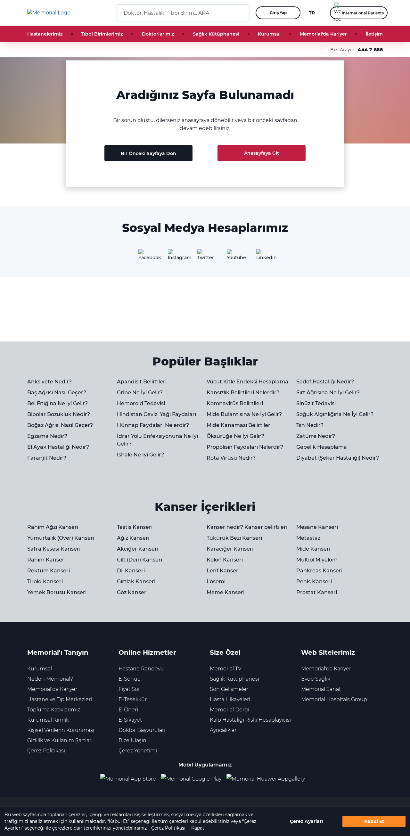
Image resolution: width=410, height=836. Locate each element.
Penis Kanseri (314, 581)
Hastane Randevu (141, 669)
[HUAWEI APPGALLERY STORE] (268, 779)
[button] (242, 13)
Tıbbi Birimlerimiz (102, 34)
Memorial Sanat (321, 689)
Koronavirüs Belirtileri (235, 403)
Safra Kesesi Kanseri (53, 549)
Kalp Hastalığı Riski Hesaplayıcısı (250, 720)
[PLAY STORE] (191, 779)
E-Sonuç (129, 679)
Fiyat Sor (129, 689)
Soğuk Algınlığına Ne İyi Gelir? (334, 414)
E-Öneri (128, 710)
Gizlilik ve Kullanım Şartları (60, 740)
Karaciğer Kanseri (230, 549)
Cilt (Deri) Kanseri (139, 560)
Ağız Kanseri (133, 538)
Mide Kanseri (313, 549)
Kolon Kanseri (225, 560)
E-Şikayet (130, 720)
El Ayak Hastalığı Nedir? (58, 447)
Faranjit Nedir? (46, 458)
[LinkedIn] (264, 257)
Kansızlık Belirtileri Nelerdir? (243, 392)
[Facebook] (146, 257)
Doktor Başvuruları (142, 730)
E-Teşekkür (133, 699)
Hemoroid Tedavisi (141, 403)
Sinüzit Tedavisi (316, 403)
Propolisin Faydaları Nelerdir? (245, 447)
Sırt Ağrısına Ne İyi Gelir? (328, 392)
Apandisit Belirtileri (142, 382)
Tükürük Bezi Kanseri (234, 538)
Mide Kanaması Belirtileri (239, 425)
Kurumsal (269, 34)
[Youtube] (234, 257)
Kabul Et (374, 821)
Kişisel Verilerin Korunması (60, 730)
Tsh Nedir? (310, 425)
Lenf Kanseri (223, 571)
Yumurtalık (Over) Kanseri (60, 538)
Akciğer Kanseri (137, 549)
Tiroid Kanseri (45, 581)
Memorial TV (226, 669)
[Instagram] (175, 257)
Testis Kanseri (134, 527)
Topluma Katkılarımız (53, 710)
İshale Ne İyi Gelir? (140, 455)
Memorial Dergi (229, 710)
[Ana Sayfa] (48, 13)
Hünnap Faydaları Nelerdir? (153, 425)
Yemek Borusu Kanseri (56, 592)
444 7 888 (370, 50)
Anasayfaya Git (261, 153)
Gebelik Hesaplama (321, 447)
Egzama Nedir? (47, 436)
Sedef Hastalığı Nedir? (325, 382)
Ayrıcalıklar (223, 730)
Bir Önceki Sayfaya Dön (148, 153)
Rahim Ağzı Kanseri (52, 527)
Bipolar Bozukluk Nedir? (58, 414)
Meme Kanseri (225, 592)
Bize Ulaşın (132, 740)
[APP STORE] (130, 779)
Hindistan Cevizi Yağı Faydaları (156, 414)
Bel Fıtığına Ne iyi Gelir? (57, 403)
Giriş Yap (278, 12)
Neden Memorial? (50, 679)
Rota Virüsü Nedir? (231, 458)
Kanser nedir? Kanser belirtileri (247, 527)
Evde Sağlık (315, 679)
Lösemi (216, 581)
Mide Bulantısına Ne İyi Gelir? (244, 414)
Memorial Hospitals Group (334, 699)
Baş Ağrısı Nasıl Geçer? (56, 392)
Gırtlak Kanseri (136, 581)
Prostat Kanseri (316, 592)
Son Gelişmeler (229, 689)
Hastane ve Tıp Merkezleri (59, 699)
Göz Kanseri (132, 592)
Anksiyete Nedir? (49, 382)
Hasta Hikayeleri (230, 699)
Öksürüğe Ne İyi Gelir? (235, 436)
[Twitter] (205, 257)
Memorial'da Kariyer (323, 34)
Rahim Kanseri (46, 560)
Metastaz (308, 538)
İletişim (374, 34)
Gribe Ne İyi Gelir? (140, 392)
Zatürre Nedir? (315, 436)
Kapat (197, 828)
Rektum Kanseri (48, 571)
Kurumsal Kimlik (48, 720)
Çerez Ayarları (306, 821)
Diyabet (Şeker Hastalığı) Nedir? (337, 458)
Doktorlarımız (158, 34)
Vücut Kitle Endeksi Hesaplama (247, 382)
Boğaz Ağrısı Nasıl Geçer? (60, 425)
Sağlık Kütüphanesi (216, 34)
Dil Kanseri (131, 571)
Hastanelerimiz (44, 34)
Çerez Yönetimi (138, 751)
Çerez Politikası (168, 828)
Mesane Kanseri (317, 527)
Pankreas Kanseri (319, 571)
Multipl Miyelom (317, 560)
